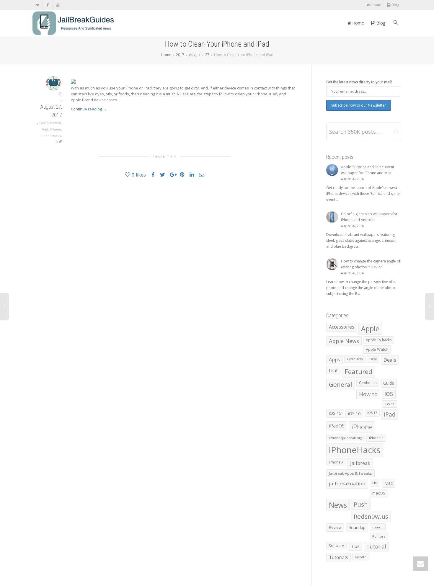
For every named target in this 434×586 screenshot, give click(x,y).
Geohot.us (367, 382)
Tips (355, 546)
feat (333, 370)
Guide (388, 383)
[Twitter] (38, 5)
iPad (44, 129)
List (375, 482)
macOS (378, 493)
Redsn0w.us (371, 516)
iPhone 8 (376, 437)
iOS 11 (389, 404)
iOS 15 (335, 413)
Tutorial (376, 546)
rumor (377, 527)
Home (375, 4)
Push (361, 504)
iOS (388, 393)
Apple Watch (377, 349)
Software (336, 545)
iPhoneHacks (50, 135)
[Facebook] (48, 5)
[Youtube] (58, 5)
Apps (334, 359)
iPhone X (336, 462)
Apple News (344, 341)
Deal (373, 359)
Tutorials (338, 557)
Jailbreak (360, 463)
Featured (359, 371)
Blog (395, 4)
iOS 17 (372, 413)
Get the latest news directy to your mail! (359, 81)
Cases (43, 122)
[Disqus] (164, 266)
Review (335, 527)
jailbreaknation (347, 483)
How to (55, 122)
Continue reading (89, 109)
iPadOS (337, 425)
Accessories (341, 327)
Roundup (357, 527)
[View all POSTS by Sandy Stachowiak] (53, 83)
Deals (390, 359)
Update (360, 556)
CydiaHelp (355, 359)
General (340, 384)
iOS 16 (354, 413)
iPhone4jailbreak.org (345, 437)
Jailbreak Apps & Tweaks (350, 473)
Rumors (378, 536)
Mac (388, 483)
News (338, 505)
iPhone (55, 129)
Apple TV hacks (378, 339)
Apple (370, 328)
